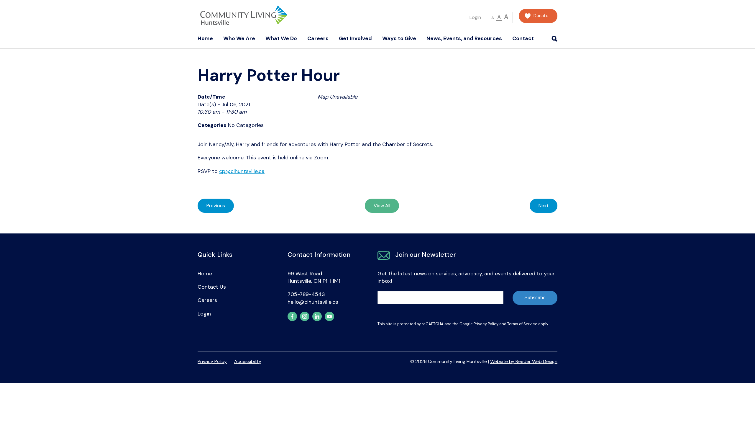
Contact (523, 38)
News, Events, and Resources (464, 38)
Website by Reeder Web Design (523, 361)
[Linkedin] (317, 316)
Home (205, 38)
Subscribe (535, 297)
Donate (541, 16)
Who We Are (239, 38)
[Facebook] (292, 316)
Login (475, 17)
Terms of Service (522, 323)
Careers (318, 38)
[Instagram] (304, 316)
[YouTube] (329, 316)
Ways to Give (399, 38)
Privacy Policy (486, 323)
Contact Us (212, 286)
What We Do (281, 38)
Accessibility (247, 361)
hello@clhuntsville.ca (313, 301)
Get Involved (355, 38)
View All (382, 205)
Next (544, 205)
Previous (215, 205)
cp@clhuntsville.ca (242, 171)
